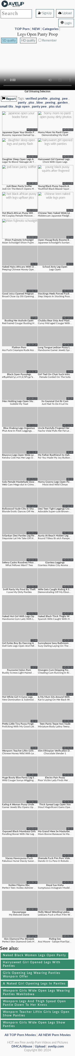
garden (63, 102)
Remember (49, 40)
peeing (50, 102)
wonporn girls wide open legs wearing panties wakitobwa (36, 992)
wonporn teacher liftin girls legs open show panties (36, 1014)
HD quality (28, 40)
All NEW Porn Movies (54, 1035)
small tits (6, 106)
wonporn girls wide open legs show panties (34, 1024)
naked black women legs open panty (34, 955)
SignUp (46, 13)
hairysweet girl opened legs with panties (31, 964)
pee (65, 98)
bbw (39, 102)
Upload (66, 13)
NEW (36, 29)
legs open (22, 106)
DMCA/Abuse (21, 1046)
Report (10, 98)
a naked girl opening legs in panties (34, 983)
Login (68, 23)
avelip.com (56, 1046)
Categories (50, 29)
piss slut (55, 106)
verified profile (36, 98)
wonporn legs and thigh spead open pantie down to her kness (34, 1003)
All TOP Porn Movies (20, 1035)
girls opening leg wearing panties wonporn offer (31, 975)
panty (22, 102)
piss (31, 102)
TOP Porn (22, 29)
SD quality (9, 40)
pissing (55, 98)
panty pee (39, 106)
